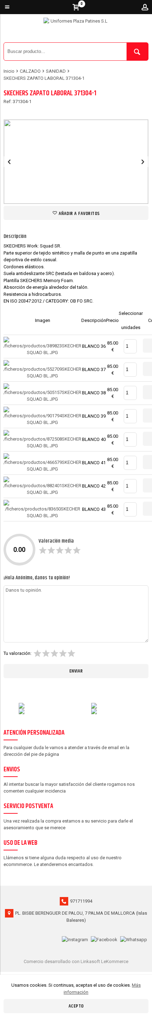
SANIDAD (56, 71)
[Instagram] (75, 939)
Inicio (9, 71)
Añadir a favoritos (78, 213)
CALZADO (30, 71)
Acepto (76, 1006)
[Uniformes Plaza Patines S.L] (76, 30)
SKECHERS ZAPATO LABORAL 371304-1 (44, 78)
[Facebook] (104, 939)
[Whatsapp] (133, 939)
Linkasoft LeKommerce (104, 961)
